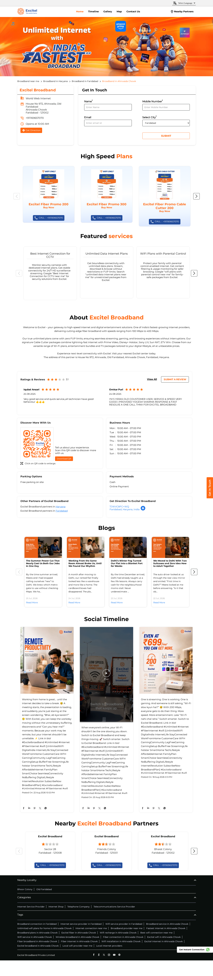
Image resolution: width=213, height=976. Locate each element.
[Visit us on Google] (99, 955)
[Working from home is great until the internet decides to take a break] (47, 660)
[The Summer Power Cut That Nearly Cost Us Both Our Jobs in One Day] (43, 547)
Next (196, 196)
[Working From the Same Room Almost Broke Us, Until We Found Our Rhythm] (85, 547)
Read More (32, 602)
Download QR (64, 458)
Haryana (60, 506)
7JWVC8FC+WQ (119, 506)
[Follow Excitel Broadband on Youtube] (114, 955)
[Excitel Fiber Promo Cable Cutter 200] (164, 196)
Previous (16, 196)
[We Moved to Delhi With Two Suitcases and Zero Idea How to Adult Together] (170, 547)
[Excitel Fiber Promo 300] (106, 194)
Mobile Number (152, 101)
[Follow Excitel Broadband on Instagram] (109, 955)
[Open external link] (210, 497)
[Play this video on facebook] (106, 674)
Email (87, 117)
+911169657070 (35, 117)
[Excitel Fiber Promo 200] (48, 194)
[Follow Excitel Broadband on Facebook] (93, 955)
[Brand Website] (119, 955)
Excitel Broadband (50, 836)
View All (152, 379)
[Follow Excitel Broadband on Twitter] (104, 955)
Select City (149, 117)
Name (88, 101)
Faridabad (62, 510)
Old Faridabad (44, 889)
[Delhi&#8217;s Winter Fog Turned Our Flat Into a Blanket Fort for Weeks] (128, 547)
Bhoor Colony (24, 889)
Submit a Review (175, 379)
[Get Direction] (142, 509)
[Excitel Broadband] (27, 12)
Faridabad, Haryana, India (125, 509)
